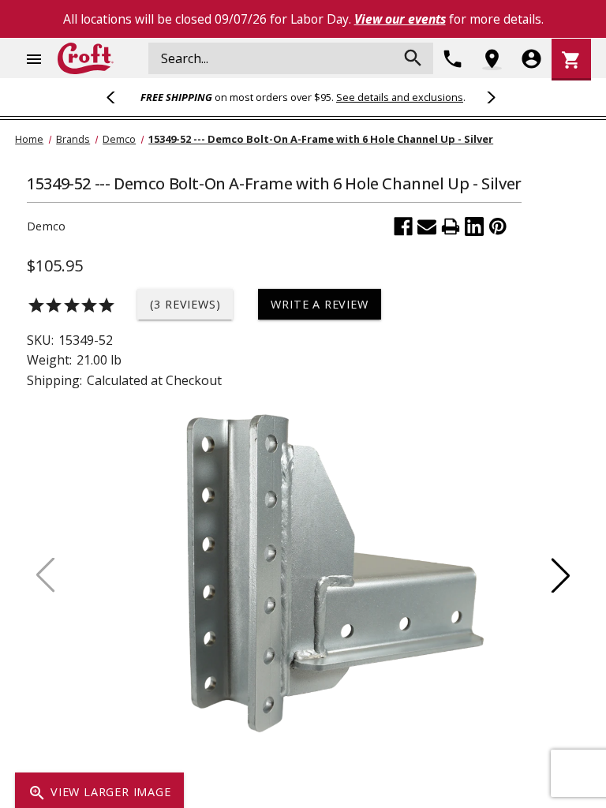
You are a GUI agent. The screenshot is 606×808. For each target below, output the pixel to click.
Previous (117, 97)
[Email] (426, 226)
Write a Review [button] (319, 304)
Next (488, 97)
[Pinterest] (497, 226)
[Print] (450, 226)
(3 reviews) (185, 304)
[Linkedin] (474, 226)
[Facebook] (403, 226)
